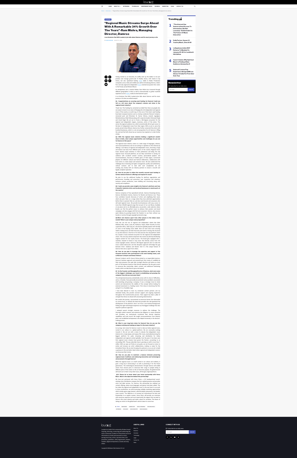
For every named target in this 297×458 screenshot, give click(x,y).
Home (110, 6)
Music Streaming (141, 406)
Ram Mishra (124, 406)
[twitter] (109, 77)
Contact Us (179, 6)
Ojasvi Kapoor (109, 40)
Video (135, 442)
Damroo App (132, 406)
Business (157, 6)
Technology (135, 6)
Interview (118, 409)
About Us (116, 6)
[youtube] (174, 437)
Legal (172, 6)
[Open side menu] (102, 6)
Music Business (143, 409)
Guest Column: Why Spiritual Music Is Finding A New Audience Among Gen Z (183, 62)
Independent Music (146, 6)
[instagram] (178, 437)
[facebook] (106, 77)
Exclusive (125, 409)
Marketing (165, 6)
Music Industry (134, 409)
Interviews (126, 6)
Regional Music (151, 406)
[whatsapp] (109, 80)
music (140, 81)
